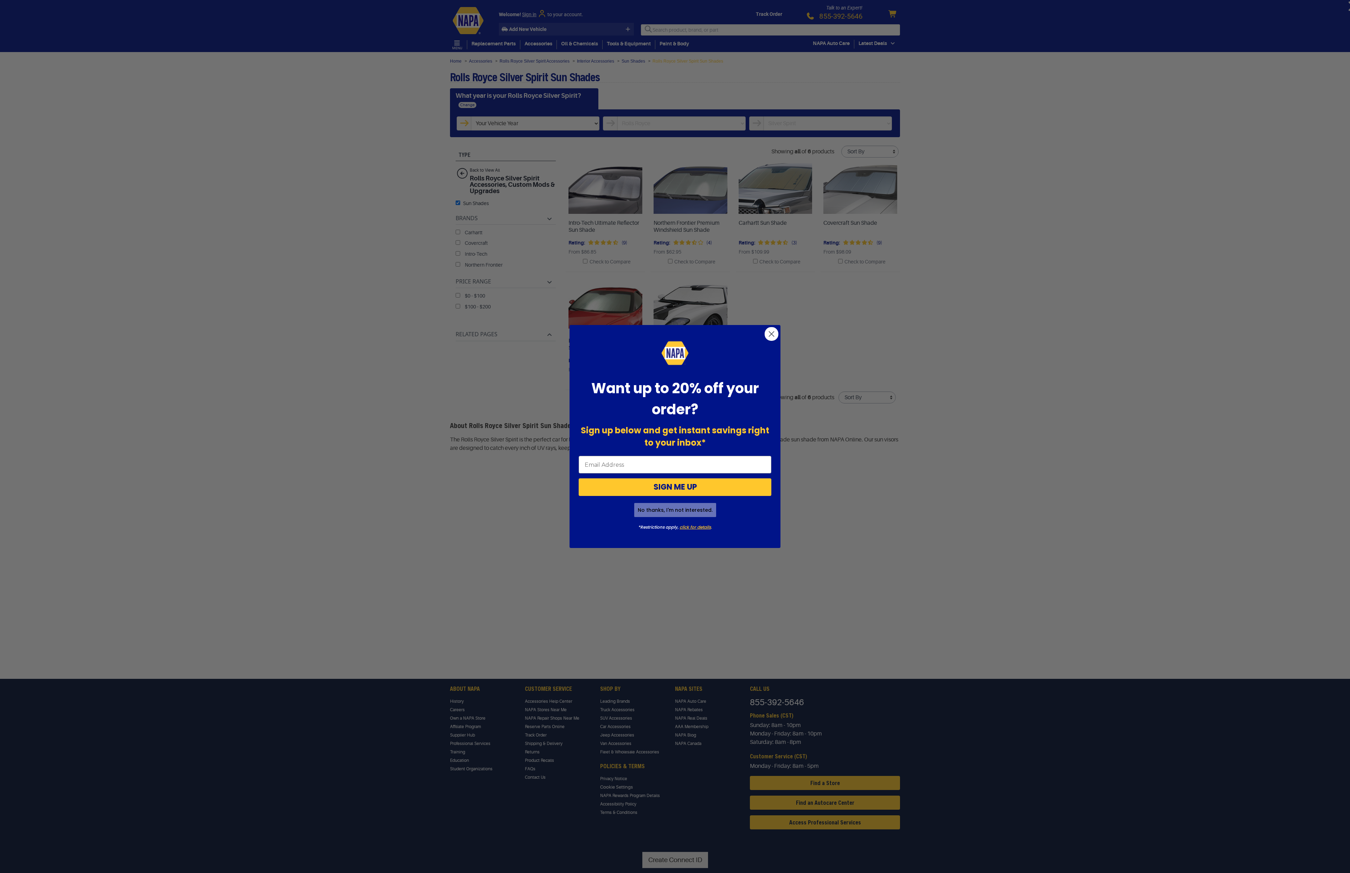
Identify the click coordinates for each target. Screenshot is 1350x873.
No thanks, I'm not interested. (675, 510)
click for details (695, 527)
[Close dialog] (771, 334)
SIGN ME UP (675, 487)
